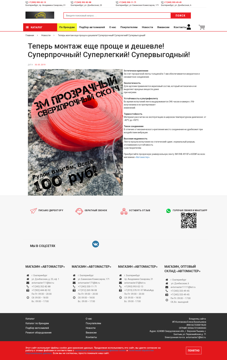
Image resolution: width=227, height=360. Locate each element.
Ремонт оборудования (38, 332)
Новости (147, 27)
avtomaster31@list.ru (134, 283)
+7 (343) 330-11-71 (127, 2)
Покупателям (129, 27)
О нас (112, 27)
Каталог (36, 27)
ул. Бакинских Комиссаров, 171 (93, 279)
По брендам (67, 27)
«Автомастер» (142, 157)
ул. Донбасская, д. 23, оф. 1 (45, 279)
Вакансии (163, 27)
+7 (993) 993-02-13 (133, 286)
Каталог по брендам (37, 323)
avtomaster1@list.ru (196, 337)
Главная (29, 35)
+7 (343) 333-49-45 (172, 2)
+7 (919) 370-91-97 (133, 290)
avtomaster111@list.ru (43, 283)
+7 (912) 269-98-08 (87, 290)
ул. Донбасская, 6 (180, 283)
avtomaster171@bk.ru (89, 283)
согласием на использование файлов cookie (100, 350)
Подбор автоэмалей (92, 27)
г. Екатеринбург (40, 275)
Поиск (180, 15)
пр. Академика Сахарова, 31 (138, 279)
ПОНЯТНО (194, 350)
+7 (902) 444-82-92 (41, 290)
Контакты (180, 27)
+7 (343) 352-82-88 (82, 2)
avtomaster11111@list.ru (183, 287)
